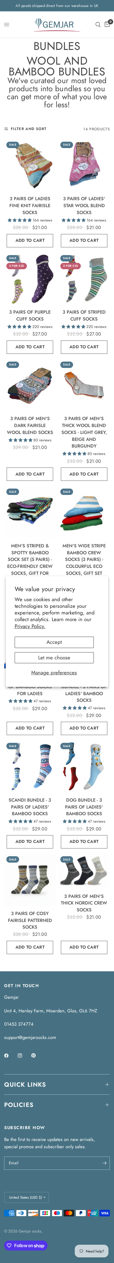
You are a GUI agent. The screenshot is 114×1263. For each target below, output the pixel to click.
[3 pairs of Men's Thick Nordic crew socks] (84, 871)
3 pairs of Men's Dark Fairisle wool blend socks (30, 425)
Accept (54, 642)
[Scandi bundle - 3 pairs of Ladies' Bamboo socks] (30, 766)
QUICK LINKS (25, 1084)
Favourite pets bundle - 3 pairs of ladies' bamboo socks (84, 689)
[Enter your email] (104, 1163)
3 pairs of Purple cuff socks (30, 315)
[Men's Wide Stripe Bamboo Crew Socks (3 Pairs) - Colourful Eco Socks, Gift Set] (84, 512)
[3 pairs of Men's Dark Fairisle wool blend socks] (30, 385)
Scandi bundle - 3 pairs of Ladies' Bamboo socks (30, 807)
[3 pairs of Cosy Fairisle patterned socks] (30, 880)
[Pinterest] (37, 1055)
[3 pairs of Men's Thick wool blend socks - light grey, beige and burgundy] (84, 385)
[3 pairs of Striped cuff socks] (84, 279)
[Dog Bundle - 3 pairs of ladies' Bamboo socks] (84, 766)
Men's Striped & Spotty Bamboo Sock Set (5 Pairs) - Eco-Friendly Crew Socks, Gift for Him (30, 562)
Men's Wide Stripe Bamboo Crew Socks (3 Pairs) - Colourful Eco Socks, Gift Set (84, 559)
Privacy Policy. (30, 626)
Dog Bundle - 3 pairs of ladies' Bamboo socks (84, 807)
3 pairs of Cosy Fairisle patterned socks (30, 920)
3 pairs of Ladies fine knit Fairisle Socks (29, 205)
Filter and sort (29, 128)
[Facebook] (10, 1055)
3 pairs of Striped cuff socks (84, 315)
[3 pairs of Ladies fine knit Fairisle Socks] (30, 165)
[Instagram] (24, 1055)
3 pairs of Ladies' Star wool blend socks (84, 205)
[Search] (98, 24)
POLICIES (18, 1104)
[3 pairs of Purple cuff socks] (30, 279)
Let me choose (54, 657)
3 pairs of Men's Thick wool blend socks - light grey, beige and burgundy (84, 432)
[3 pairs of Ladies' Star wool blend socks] (84, 165)
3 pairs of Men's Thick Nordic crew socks (84, 903)
